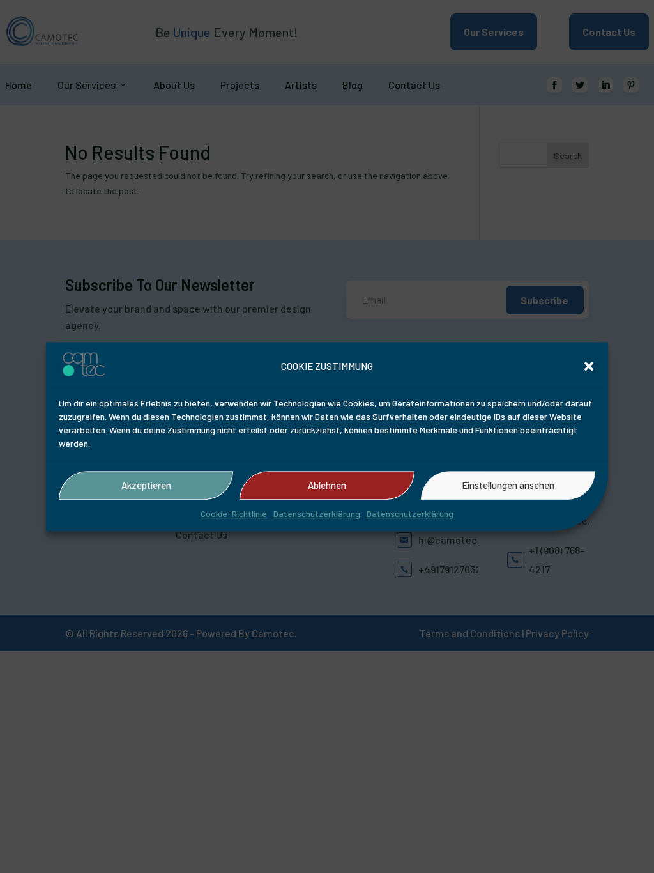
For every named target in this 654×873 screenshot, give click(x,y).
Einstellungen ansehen (508, 485)
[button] (588, 366)
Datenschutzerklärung (316, 513)
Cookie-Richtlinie (234, 513)
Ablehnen (327, 485)
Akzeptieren (146, 485)
